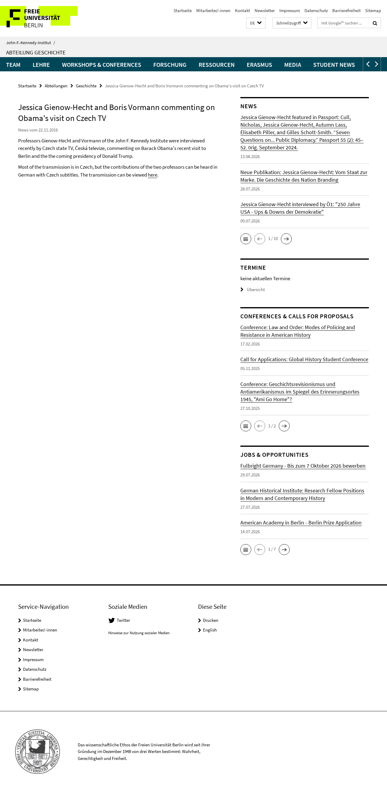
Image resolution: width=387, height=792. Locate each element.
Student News (334, 64)
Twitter (123, 620)
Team (13, 64)
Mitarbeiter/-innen (213, 10)
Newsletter (265, 10)
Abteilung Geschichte (36, 52)
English (210, 630)
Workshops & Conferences (101, 64)
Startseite (183, 10)
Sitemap (373, 10)
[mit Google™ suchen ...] (375, 23)
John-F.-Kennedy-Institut (30, 43)
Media (292, 64)
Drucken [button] (210, 620)
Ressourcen (217, 64)
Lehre (41, 64)
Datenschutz (316, 10)
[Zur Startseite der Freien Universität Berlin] (50, 18)
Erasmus (259, 64)
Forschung (170, 64)
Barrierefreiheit (346, 10)
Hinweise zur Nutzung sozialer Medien (139, 632)
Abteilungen (56, 86)
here (152, 174)
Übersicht (256, 289)
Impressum (289, 10)
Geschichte (86, 86)
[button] (255, 23)
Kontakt (242, 10)
